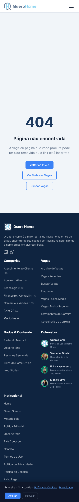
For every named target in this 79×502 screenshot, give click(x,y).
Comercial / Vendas (19, 303)
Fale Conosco (12, 441)
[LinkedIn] (6, 252)
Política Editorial (14, 426)
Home (7, 403)
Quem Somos (12, 411)
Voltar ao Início (39, 165)
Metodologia (11, 418)
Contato (9, 449)
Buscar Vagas (40, 186)
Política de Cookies (45, 487)
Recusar (30, 495)
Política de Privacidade (18, 464)
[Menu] (71, 6)
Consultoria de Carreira (55, 321)
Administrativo (15, 280)
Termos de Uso (13, 456)
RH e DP (11, 310)
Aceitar (12, 495)
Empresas (47, 291)
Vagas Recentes (51, 276)
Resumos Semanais (16, 355)
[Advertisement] (39, 54)
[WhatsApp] (12, 252)
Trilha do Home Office (17, 362)
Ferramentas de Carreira (56, 313)
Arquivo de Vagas (52, 268)
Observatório (12, 347)
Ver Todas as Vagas (39, 175)
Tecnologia (14, 287)
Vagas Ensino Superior (55, 306)
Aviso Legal (11, 479)
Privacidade (66, 487)
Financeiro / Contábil (20, 295)
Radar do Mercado (15, 340)
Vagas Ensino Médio (53, 298)
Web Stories (11, 370)
